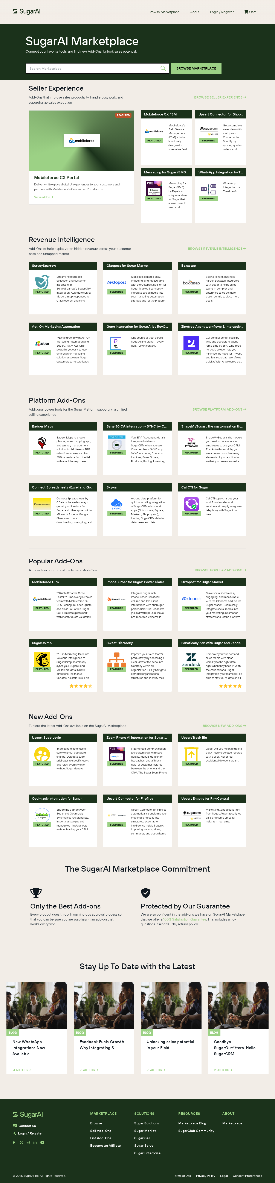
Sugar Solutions (146, 1123)
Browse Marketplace (164, 12)
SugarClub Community (196, 1130)
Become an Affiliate (105, 1145)
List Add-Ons (100, 1138)
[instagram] (30, 1144)
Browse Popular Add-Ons (219, 570)
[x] (23, 1144)
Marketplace (232, 1123)
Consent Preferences (247, 1176)
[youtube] (43, 1144)
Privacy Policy (205, 1176)
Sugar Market (145, 1130)
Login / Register (222, 12)
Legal (224, 1176)
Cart (252, 12)
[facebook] (16, 1144)
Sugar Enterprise (147, 1153)
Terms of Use (182, 1176)
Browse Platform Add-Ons (217, 409)
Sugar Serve (143, 1145)
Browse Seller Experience (218, 97)
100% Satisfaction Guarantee (184, 919)
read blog (20, 1070)
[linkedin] (37, 1144)
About (194, 12)
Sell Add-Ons (100, 1130)
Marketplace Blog (192, 1123)
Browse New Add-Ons (223, 725)
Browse (96, 1123)
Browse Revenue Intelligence (215, 248)
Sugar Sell (142, 1138)
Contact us (27, 1126)
